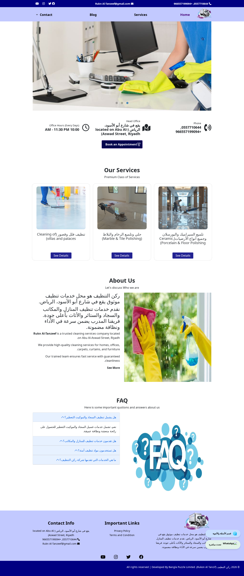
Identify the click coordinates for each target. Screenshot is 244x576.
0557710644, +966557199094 (191, 3)
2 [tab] (123, 103)
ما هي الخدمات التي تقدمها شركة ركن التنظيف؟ (87, 460)
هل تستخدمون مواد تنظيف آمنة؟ (97, 450)
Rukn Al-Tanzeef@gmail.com (113, 3)
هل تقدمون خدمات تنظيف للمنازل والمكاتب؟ (89, 441)
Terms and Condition (122, 535)
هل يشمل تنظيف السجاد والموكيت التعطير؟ (90, 417)
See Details (183, 255)
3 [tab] (129, 103)
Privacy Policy (122, 530)
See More (113, 368)
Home (185, 14)
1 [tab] (118, 103)
